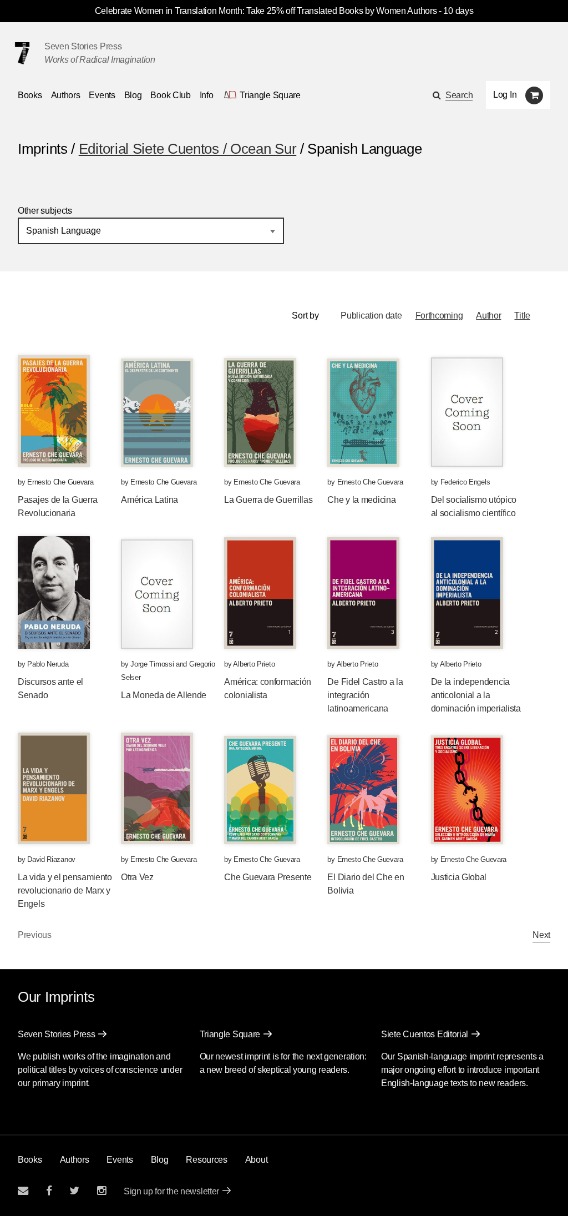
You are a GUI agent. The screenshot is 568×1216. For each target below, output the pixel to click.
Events (102, 95)
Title (522, 315)
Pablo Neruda (47, 664)
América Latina (149, 499)
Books (30, 1159)
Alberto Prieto (254, 664)
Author (488, 315)
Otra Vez (137, 877)
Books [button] (30, 95)
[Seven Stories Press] (22, 53)
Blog (133, 95)
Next (541, 935)
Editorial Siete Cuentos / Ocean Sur (188, 148)
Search (459, 95)
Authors (65, 95)
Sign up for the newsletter (171, 1191)
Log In (504, 94)
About (256, 1159)
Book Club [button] (170, 95)
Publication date (371, 315)
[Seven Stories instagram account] (101, 1190)
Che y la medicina (361, 499)
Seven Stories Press (82, 46)
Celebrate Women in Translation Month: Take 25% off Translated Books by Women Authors (266, 11)
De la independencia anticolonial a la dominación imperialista (476, 695)
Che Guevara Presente (267, 877)
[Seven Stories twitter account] (74, 1190)
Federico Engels (465, 482)
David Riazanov (51, 859)
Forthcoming (439, 315)
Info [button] (207, 95)
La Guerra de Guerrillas (268, 499)
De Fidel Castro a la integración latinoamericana (365, 695)
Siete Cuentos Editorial (424, 1034)
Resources (206, 1159)
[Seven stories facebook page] (49, 1190)
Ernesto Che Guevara (60, 482)
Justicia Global (459, 877)
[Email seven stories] (23, 1190)
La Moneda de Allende (163, 695)
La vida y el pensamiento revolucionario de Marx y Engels (65, 890)
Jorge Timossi (152, 664)
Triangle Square (230, 1034)
